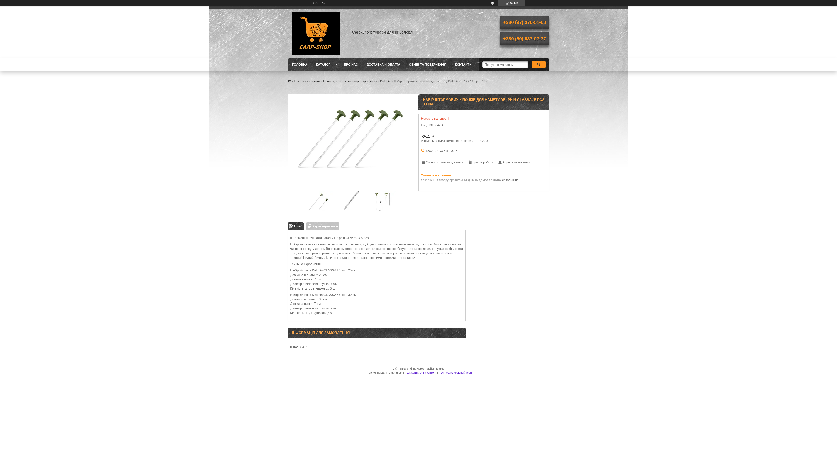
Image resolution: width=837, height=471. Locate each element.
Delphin (385, 81)
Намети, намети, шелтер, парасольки (350, 81)
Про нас (351, 64)
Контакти (463, 64)
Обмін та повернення (427, 64)
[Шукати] (539, 64)
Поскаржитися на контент (421, 372)
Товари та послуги (307, 81)
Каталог (323, 64)
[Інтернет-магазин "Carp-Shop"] (316, 32)
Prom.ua (439, 368)
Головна (299, 64)
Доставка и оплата (383, 64)
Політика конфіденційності (455, 372)
